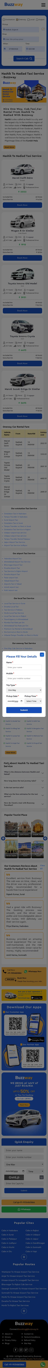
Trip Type (11, 685)
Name (9, 662)
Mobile (10, 674)
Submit (24, 710)
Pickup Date (12, 696)
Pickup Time (31, 696)
